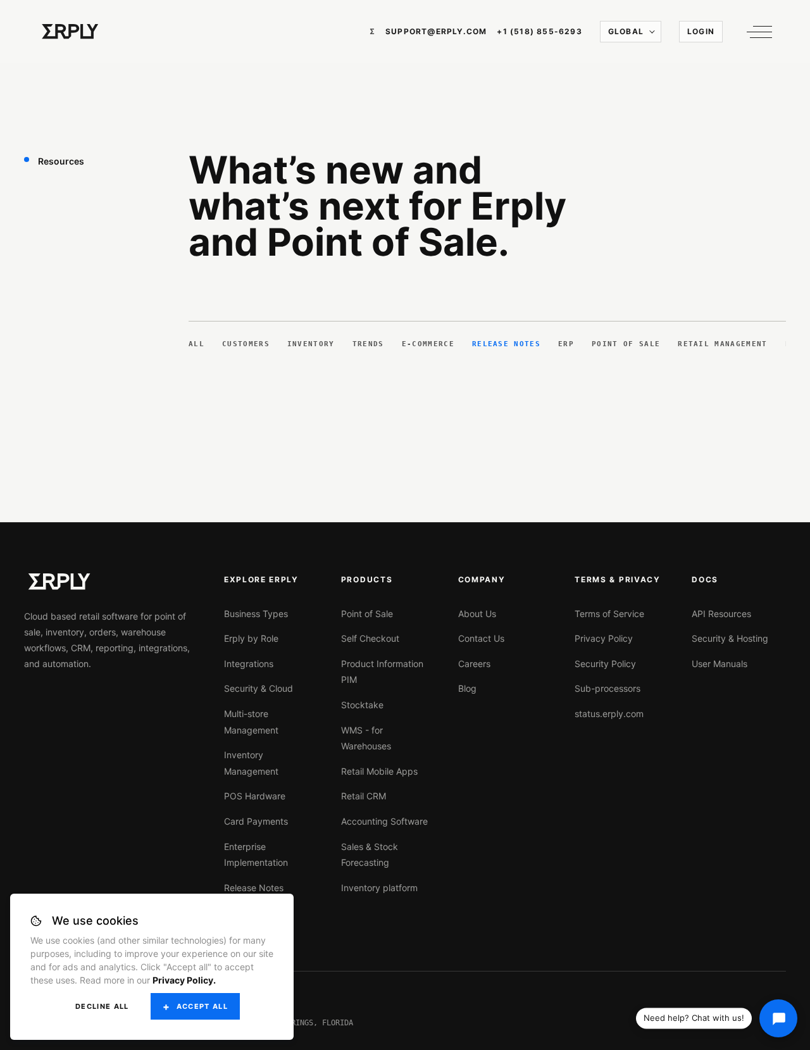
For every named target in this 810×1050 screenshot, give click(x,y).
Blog (467, 688)
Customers (246, 344)
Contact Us (481, 638)
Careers (474, 663)
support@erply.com (436, 31)
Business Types (256, 613)
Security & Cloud (258, 688)
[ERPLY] (70, 31)
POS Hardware (254, 796)
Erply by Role (251, 638)
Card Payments (256, 821)
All (196, 344)
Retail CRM (363, 796)
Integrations (248, 663)
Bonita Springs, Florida (302, 1022)
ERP (566, 344)
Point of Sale (626, 344)
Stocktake (362, 704)
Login (700, 31)
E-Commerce (428, 344)
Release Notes (506, 344)
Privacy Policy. (184, 980)
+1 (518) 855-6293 (539, 31)
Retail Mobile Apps (379, 771)
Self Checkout (370, 638)
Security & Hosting (730, 638)
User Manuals (719, 663)
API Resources (721, 613)
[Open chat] (778, 1018)
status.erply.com (609, 713)
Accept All (202, 1006)
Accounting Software (384, 821)
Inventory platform (379, 887)
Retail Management (722, 344)
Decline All (102, 1006)
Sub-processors (607, 688)
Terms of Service (609, 613)
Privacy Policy (604, 638)
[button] (756, 31)
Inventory (311, 344)
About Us (477, 613)
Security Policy (605, 663)
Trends (368, 344)
